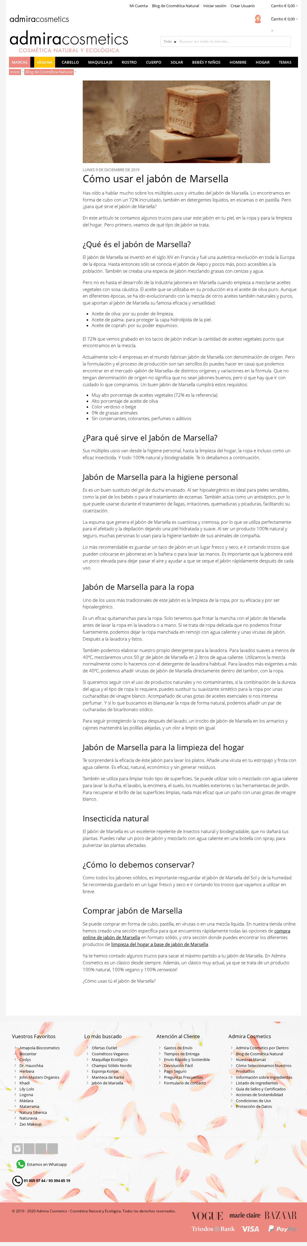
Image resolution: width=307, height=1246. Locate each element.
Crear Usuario (243, 5)
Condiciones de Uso (253, 1100)
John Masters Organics (39, 1077)
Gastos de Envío (178, 1047)
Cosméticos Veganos (110, 1054)
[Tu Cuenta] (257, 19)
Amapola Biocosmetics (39, 1047)
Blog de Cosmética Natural (175, 5)
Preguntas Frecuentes (183, 1077)
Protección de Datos (254, 1106)
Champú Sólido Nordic (112, 1065)
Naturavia (28, 1118)
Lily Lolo (26, 1089)
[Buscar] (285, 41)
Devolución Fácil (178, 1065)
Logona (26, 1094)
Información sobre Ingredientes (264, 1077)
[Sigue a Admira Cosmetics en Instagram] (18, 1148)
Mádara (26, 1100)
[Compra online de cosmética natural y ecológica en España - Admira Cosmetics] (39, 19)
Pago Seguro (175, 1071)
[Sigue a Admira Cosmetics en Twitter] (41, 1148)
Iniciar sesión (214, 5)
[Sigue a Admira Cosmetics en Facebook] (29, 1148)
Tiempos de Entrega (181, 1054)
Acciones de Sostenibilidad (259, 1094)
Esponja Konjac (105, 1071)
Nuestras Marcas (251, 1059)
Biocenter (28, 1054)
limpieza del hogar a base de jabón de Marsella (159, 944)
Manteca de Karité (108, 1077)
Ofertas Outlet (104, 1047)
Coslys (25, 1059)
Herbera (26, 1071)
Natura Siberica (33, 1112)
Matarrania (29, 1106)
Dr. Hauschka (31, 1065)
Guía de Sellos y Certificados (261, 1089)
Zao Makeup (30, 1124)
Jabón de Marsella (107, 1083)
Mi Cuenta (139, 5)
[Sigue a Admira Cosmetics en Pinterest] (52, 1148)
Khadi (24, 1083)
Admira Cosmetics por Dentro (262, 1047)
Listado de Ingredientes (257, 1083)
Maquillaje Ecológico (110, 1059)
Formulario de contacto (185, 1083)
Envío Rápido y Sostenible (187, 1059)
